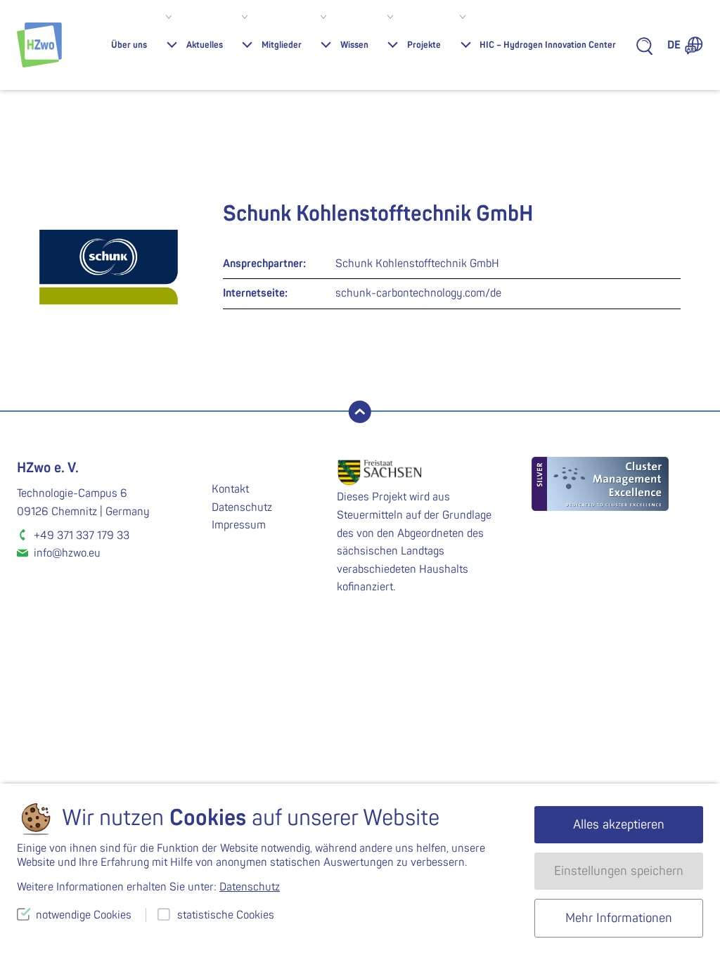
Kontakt (230, 489)
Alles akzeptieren (618, 824)
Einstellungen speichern (618, 871)
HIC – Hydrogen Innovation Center (548, 45)
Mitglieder (282, 45)
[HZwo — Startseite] (39, 45)
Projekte (424, 45)
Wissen (354, 45)
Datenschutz (242, 507)
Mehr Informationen (618, 918)
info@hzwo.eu (67, 553)
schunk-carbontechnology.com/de (418, 293)
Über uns (129, 45)
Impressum (239, 525)
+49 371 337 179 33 (81, 535)
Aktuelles (204, 45)
